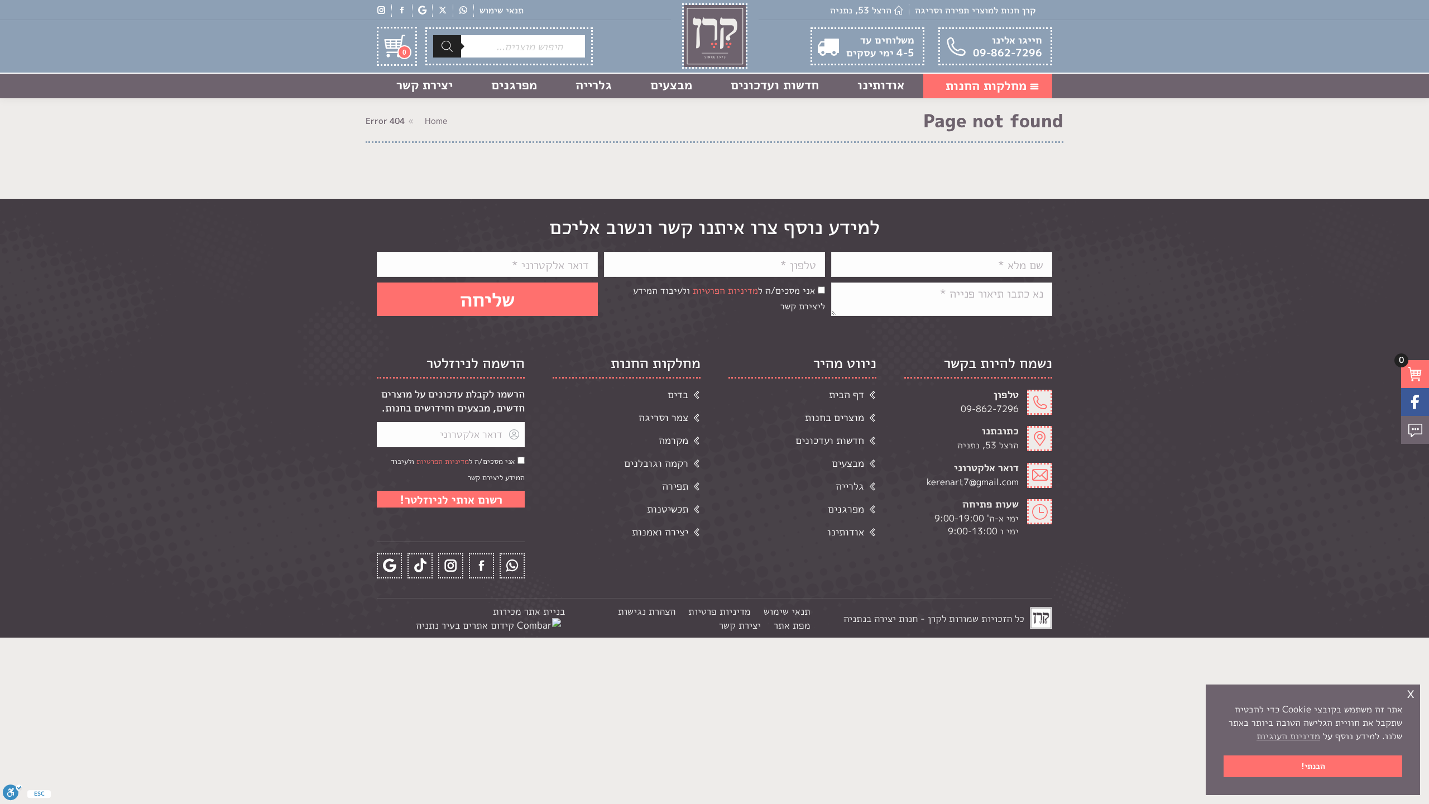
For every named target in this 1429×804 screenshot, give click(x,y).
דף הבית (846, 394)
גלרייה (850, 486)
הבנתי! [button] (1313, 766)
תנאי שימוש (501, 10)
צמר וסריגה (663, 417)
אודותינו (845, 532)
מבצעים (848, 463)
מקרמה (673, 440)
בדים (678, 394)
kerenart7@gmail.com (973, 482)
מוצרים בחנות (834, 417)
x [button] (1410, 692)
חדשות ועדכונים (829, 440)
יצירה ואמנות (660, 532)
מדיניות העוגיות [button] (1288, 736)
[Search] (447, 46)
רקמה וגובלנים (656, 463)
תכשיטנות (667, 509)
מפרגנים (846, 509)
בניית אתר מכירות (529, 611)
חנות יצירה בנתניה (880, 618)
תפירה (675, 486)
